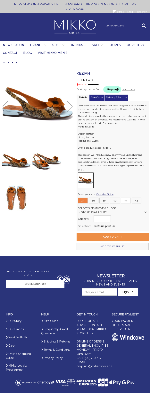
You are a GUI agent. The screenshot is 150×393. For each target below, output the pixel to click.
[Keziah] (16, 162)
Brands (36, 45)
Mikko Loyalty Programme (16, 367)
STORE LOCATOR (35, 283)
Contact (10, 53)
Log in (130, 12)
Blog (27, 53)
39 (104, 200)
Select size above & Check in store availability (97, 210)
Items (120, 12)
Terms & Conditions (56, 349)
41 (126, 200)
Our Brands (16, 329)
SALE (96, 45)
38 (93, 200)
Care (11, 345)
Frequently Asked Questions (54, 331)
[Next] (70, 106)
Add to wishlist (112, 246)
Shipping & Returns (56, 341)
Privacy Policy (53, 358)
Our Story (136, 45)
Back (8, 62)
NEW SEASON (13, 45)
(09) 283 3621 (94, 358)
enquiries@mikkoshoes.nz (94, 366)
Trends (77, 45)
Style (57, 45)
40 (115, 200)
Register (142, 12)
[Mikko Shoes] (75, 27)
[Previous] (5, 106)
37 (82, 200)
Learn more (128, 89)
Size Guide (50, 321)
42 (136, 200)
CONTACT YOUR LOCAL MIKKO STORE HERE (91, 329)
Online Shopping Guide (18, 356)
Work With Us (17, 337)
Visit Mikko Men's (53, 53)
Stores (115, 45)
